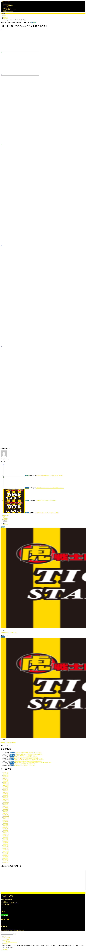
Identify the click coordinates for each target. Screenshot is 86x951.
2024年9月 (5, 803)
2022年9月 (5, 837)
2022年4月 (5, 844)
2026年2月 (5, 779)
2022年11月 (6, 834)
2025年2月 (5, 796)
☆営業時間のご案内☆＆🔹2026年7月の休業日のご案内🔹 (28, 761)
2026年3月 (5, 778)
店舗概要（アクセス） (11, 9)
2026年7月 (5, 772)
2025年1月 (5, 797)
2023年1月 (5, 831)
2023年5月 (5, 825)
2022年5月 (5, 842)
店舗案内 (5, 940)
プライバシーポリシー (8, 895)
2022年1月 (5, 848)
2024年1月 (5, 814)
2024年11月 (6, 800)
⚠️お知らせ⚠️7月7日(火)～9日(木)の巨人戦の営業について (28, 758)
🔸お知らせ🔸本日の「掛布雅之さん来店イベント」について (29, 759)
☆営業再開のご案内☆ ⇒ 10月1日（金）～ (9, 632)
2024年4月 (5, 810)
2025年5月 (5, 792)
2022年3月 (5, 845)
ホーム (4, 936)
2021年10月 (6, 852)
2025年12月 (6, 782)
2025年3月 (5, 795)
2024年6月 (5, 807)
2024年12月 (6, 799)
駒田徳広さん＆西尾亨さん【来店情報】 (8, 742)
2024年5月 (5, 809)
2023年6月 (5, 824)
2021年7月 (5, 856)
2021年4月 (5, 860)
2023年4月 (5, 827)
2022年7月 (5, 839)
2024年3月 (5, 811)
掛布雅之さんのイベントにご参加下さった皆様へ (47, 512)
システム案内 (6, 937)
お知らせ (34, 22)
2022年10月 (6, 835)
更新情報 (5, 943)
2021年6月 (5, 858)
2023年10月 (6, 818)
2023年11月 (6, 817)
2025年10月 (6, 785)
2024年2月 (5, 813)
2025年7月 (5, 789)
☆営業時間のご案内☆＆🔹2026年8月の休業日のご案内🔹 (50, 488)
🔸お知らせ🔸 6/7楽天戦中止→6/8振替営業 (24, 764)
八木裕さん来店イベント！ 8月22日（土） (46, 500)
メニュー (8, 6)
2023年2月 (5, 830)
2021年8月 (5, 855)
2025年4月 (5, 793)
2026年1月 (5, 781)
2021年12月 (6, 849)
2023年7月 (5, 823)
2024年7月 (5, 806)
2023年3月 (5, 828)
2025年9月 (5, 786)
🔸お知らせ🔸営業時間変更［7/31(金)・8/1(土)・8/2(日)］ (50, 475)
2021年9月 (5, 853)
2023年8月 (5, 821)
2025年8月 (5, 788)
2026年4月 (5, 776)
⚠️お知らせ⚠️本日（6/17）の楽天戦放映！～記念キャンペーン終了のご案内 (33, 762)
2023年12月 (6, 816)
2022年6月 (5, 841)
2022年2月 (5, 846)
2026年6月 (5, 774)
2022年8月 (5, 838)
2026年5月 (5, 775)
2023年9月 (5, 820)
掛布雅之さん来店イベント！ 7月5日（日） (24, 765)
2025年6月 (5, 790)
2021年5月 (5, 859)
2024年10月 (6, 802)
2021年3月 (5, 862)
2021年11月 (6, 851)
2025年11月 (6, 783)
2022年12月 (6, 832)
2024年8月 (5, 804)
